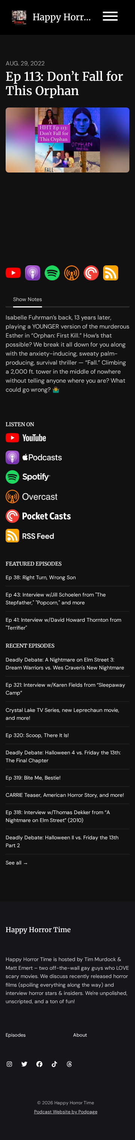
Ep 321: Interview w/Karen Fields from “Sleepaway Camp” (65, 688)
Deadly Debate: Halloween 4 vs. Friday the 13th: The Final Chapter (63, 756)
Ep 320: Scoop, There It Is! (37, 735)
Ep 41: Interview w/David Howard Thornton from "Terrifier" (63, 623)
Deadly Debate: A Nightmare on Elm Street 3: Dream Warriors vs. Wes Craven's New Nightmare (65, 663)
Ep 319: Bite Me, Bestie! (33, 777)
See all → (17, 862)
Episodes (16, 1035)
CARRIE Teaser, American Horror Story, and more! (65, 795)
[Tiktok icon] (54, 1064)
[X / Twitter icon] (24, 1064)
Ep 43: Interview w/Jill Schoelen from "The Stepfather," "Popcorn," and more (56, 598)
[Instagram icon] (9, 1064)
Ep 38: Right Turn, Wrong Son (41, 577)
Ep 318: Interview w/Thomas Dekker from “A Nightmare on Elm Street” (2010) (58, 816)
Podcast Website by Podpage (66, 1112)
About (80, 1035)
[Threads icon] (69, 1064)
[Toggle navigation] (110, 17)
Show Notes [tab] (27, 299)
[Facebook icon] (39, 1064)
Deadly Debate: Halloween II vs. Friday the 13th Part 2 (62, 841)
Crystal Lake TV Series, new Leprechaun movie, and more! (62, 714)
